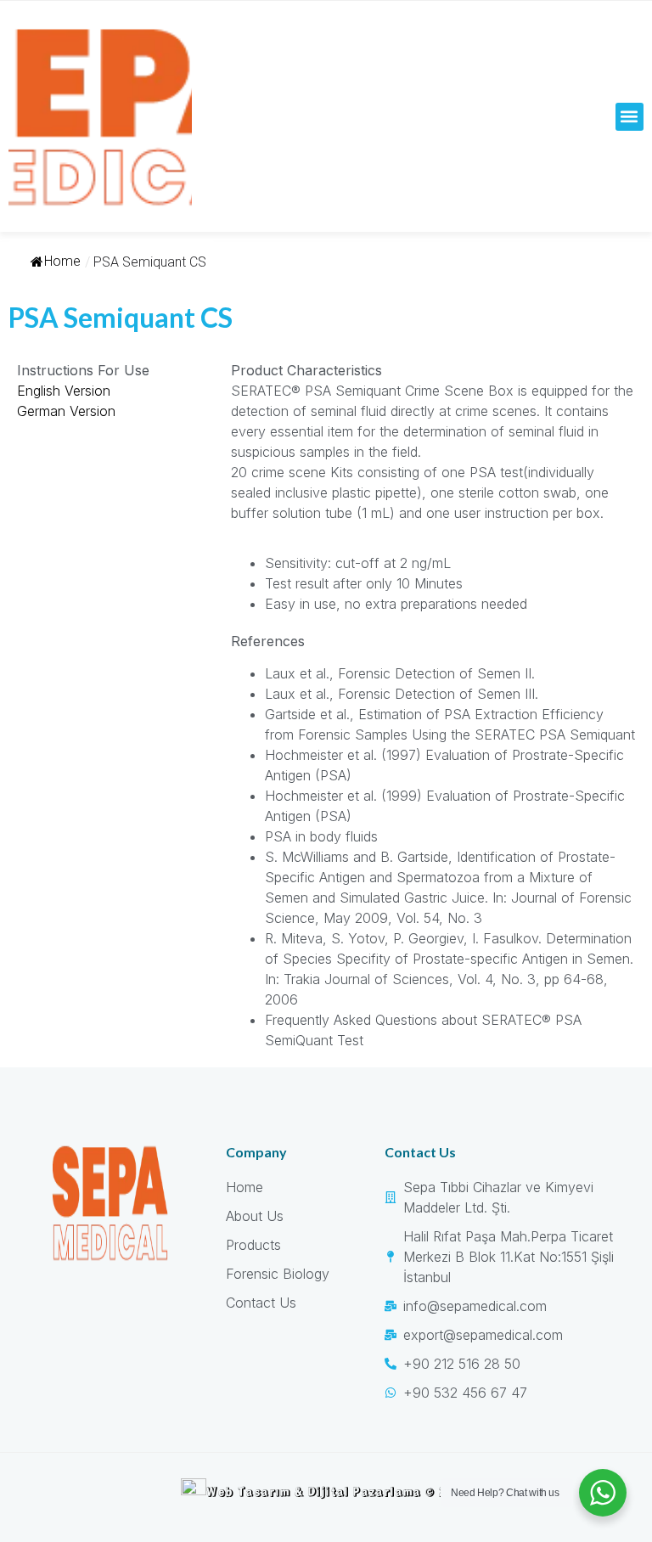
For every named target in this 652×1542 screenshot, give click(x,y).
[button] (629, 117)
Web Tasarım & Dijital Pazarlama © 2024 (338, 1491)
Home (62, 261)
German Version (66, 410)
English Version (63, 390)
